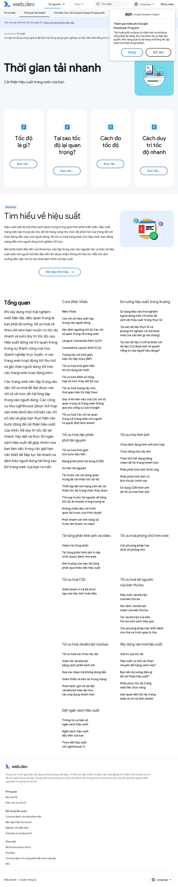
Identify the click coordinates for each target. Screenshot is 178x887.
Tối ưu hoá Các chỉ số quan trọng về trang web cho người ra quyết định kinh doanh (82, 419)
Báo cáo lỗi (11, 797)
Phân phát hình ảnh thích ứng (139, 469)
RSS (8, 863)
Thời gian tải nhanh (34, 12)
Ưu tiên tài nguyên (74, 468)
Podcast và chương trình (19, 833)
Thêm (77, 4)
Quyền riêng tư (28, 879)
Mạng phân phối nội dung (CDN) (83, 461)
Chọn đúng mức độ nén (135, 451)
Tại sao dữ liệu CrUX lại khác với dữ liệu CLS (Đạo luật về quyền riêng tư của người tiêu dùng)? (141, 346)
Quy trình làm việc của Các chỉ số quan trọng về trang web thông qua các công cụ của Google (84, 403)
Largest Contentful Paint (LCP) (82, 341)
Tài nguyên (54, 4)
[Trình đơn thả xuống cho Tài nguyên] (65, 4)
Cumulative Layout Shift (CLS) (81, 348)
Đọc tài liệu (25, 164)
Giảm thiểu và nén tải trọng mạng (84, 679)
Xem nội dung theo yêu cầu (59, 22)
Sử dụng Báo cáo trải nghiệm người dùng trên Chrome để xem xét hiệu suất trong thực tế (141, 316)
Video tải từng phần (75, 545)
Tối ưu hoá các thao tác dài (80, 654)
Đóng (132, 52)
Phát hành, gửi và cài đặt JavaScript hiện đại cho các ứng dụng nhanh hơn (78, 690)
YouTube (10, 852)
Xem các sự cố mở (16, 802)
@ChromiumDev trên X (18, 847)
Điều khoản (10, 879)
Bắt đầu (158, 52)
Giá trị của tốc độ (131, 654)
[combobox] (111, 4)
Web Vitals (69, 311)
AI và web (9, 12)
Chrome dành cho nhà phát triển (23, 816)
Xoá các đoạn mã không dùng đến (84, 672)
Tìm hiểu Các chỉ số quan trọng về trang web (79, 12)
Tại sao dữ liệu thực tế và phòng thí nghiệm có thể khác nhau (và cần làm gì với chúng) (140, 331)
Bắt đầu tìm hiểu (60, 272)
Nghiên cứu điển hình (17, 827)
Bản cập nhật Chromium (19, 822)
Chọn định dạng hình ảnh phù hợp (142, 444)
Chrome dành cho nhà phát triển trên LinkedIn (31, 858)
